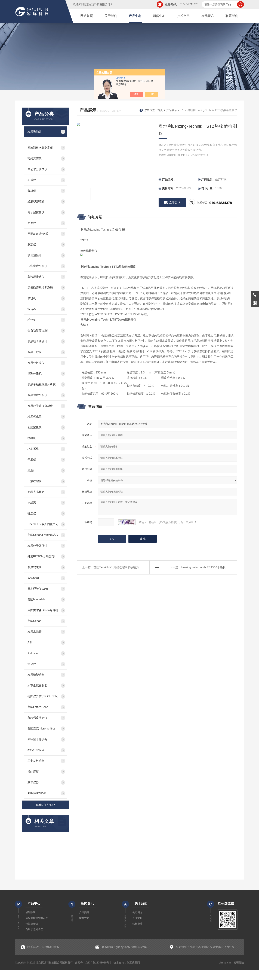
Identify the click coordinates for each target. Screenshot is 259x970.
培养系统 (33, 448)
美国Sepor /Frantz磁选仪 (42, 534)
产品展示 (171, 110)
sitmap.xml (225, 962)
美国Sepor (34, 620)
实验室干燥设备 (37, 739)
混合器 (31, 309)
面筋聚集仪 (34, 427)
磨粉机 (31, 298)
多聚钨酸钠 (34, 567)
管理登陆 (238, 962)
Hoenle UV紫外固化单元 (42, 524)
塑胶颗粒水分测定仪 (40, 147)
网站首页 (86, 16)
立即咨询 (174, 202)
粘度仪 (31, 222)
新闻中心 (159, 16)
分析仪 (31, 190)
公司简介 (137, 912)
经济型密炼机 (35, 201)
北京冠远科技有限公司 (97, 4)
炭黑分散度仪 (35, 362)
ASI (29, 642)
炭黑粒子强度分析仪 (40, 405)
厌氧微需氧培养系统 (40, 287)
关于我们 (110, 16)
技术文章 (183, 16)
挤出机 (31, 438)
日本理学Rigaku (37, 588)
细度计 (31, 470)
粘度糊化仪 (34, 416)
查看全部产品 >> (46, 804)
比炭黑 (31, 502)
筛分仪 (31, 663)
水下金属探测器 (37, 685)
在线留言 (207, 16)
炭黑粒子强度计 (37, 545)
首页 (160, 110)
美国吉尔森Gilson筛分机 (42, 610)
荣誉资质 (137, 923)
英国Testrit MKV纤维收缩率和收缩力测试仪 (120, 567)
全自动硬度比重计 (38, 330)
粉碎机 (31, 319)
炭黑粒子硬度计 (37, 341)
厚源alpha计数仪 (38, 233)
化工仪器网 (133, 962)
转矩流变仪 (34, 158)
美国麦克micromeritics (41, 728)
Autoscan (33, 653)
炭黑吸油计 (34, 131)
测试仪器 (33, 782)
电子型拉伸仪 (35, 212)
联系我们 (232, 16)
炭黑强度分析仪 (37, 395)
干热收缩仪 (34, 481)
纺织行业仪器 (35, 750)
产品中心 (135, 16)
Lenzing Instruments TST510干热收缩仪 (206, 567)
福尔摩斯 (33, 771)
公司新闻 (84, 912)
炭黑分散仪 (34, 352)
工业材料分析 (35, 760)
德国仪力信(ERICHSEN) (42, 696)
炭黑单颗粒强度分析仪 (41, 384)
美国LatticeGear (37, 707)
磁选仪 (31, 513)
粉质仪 (31, 179)
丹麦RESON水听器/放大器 (43, 556)
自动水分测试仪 (37, 169)
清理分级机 (34, 373)
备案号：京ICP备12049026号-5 (93, 962)
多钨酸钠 (33, 577)
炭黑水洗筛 (34, 631)
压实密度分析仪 (37, 265)
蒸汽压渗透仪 (35, 276)
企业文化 (137, 918)
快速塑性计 (34, 255)
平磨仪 (31, 459)
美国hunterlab (36, 599)
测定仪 (31, 244)
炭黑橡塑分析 (35, 674)
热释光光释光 (35, 491)
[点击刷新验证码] (126, 522)
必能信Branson (37, 793)
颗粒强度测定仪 (37, 717)
